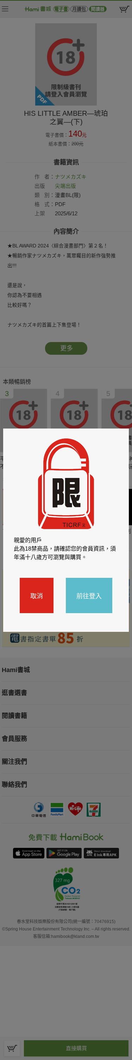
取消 (36, 595)
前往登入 (89, 595)
